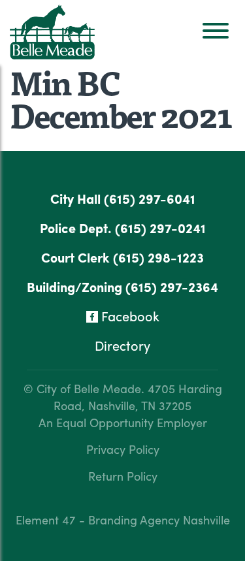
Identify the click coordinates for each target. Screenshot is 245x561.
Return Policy (122, 476)
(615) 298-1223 (158, 257)
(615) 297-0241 (160, 227)
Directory (122, 345)
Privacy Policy (122, 449)
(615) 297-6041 (149, 198)
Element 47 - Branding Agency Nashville (123, 519)
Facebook (128, 315)
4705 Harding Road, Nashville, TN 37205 (138, 396)
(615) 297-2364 (171, 286)
